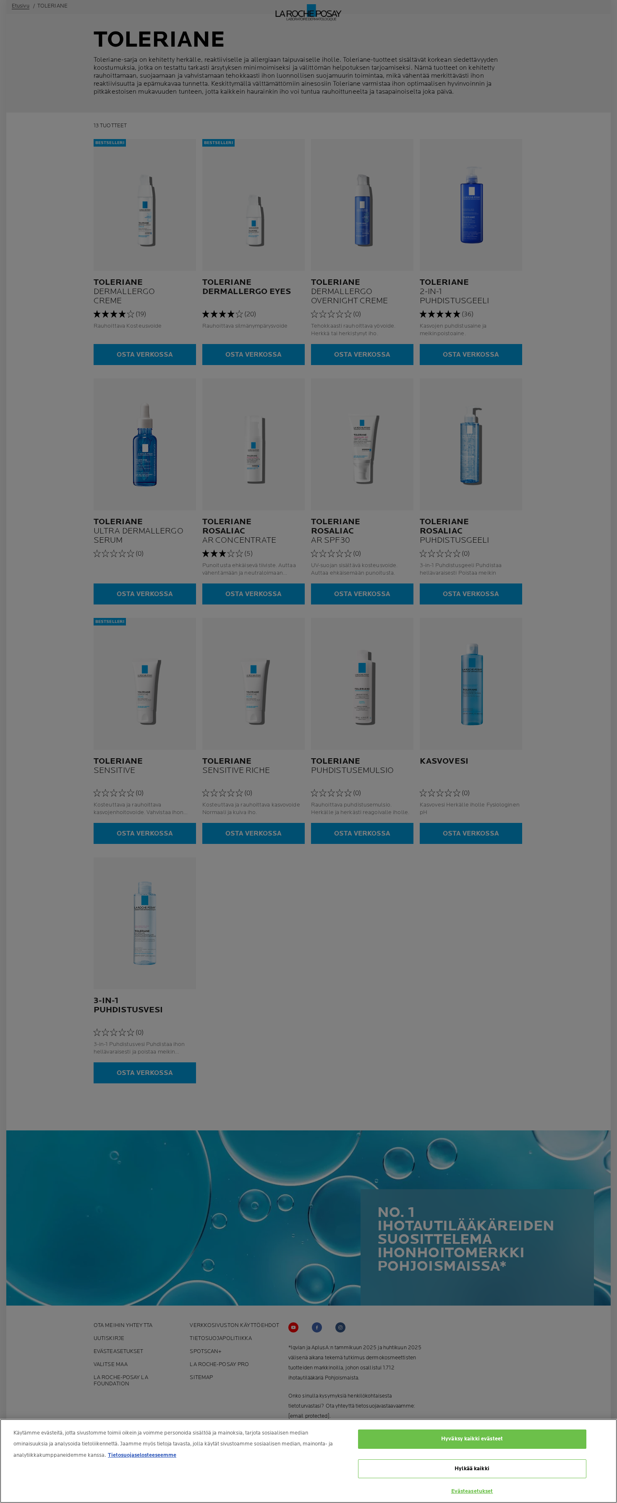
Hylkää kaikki (472, 1468)
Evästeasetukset (472, 1491)
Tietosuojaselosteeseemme (142, 1455)
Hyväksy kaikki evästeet (472, 1438)
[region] (308, 1461)
